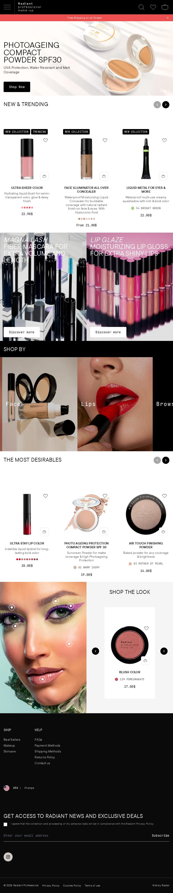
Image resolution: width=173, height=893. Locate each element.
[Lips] (101, 404)
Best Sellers (12, 740)
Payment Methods (47, 745)
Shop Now (19, 87)
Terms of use (92, 885)
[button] (69, 644)
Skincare (10, 751)
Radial (165, 885)
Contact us (42, 763)
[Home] (29, 7)
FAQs (38, 740)
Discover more (21, 332)
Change (29, 787)
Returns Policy (45, 757)
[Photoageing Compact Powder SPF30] (86, 58)
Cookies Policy (72, 885)
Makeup (9, 745)
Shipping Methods (48, 751)
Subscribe (160, 835)
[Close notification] (167, 18)
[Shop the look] (69, 644)
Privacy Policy (51, 885)
